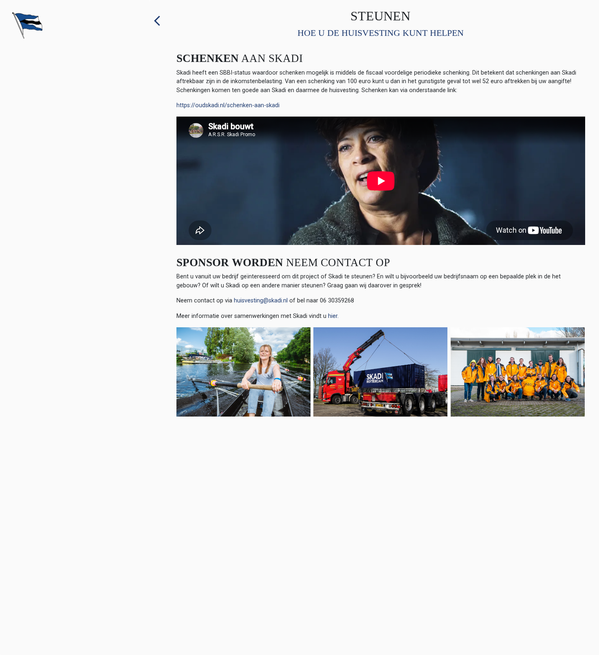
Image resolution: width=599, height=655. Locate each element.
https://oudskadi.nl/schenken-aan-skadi (228, 105)
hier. (333, 316)
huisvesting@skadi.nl (261, 300)
